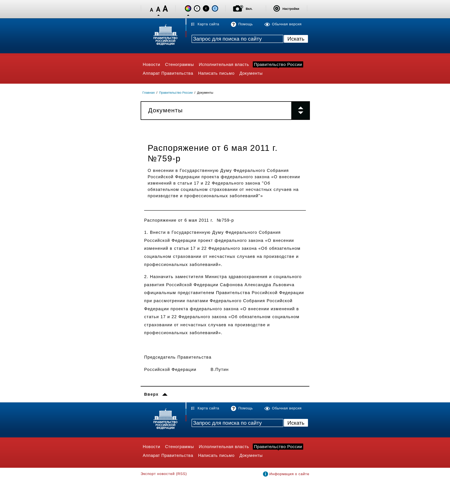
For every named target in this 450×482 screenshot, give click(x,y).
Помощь (245, 24)
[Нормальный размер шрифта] (158, 8)
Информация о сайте (289, 474)
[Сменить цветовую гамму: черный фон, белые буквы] (206, 8)
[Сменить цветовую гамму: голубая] (215, 8)
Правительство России (176, 92)
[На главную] (163, 35)
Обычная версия (287, 24)
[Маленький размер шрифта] (152, 8)
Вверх (151, 394)
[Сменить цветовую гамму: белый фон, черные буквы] (197, 8)
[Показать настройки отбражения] (277, 8)
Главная (148, 92)
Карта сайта (208, 24)
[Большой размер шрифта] (165, 8)
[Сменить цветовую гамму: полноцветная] (188, 8)
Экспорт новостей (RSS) (164, 474)
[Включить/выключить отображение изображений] (238, 8)
